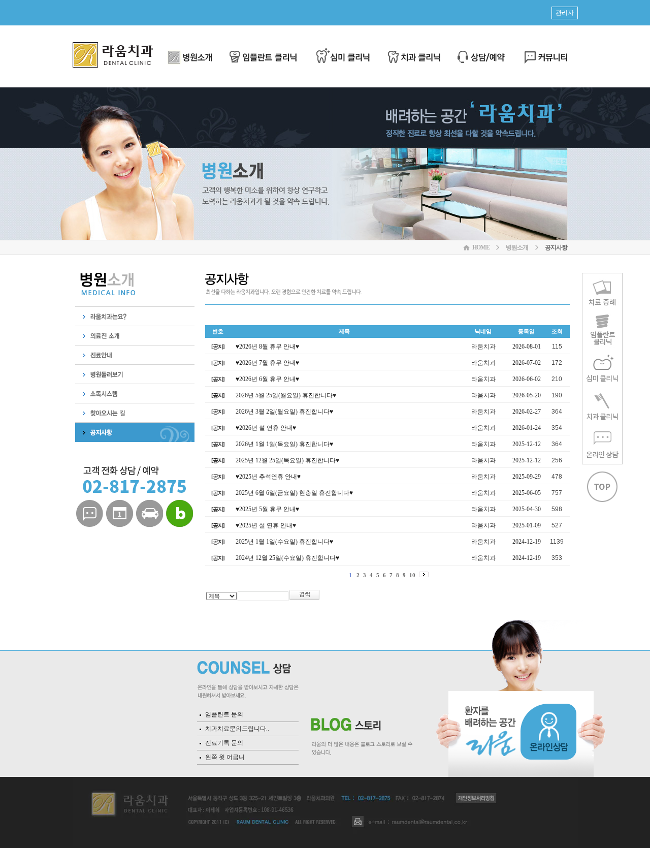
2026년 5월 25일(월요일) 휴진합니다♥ (286, 395)
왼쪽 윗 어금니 (225, 757)
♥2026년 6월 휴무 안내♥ (267, 379)
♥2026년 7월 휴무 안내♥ (267, 362)
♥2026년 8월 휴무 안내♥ (267, 346)
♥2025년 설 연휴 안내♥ (266, 525)
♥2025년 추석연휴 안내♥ (268, 476)
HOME (481, 247)
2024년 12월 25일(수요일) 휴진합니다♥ (287, 557)
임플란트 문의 (224, 714)
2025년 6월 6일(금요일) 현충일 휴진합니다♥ (294, 492)
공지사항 (556, 247)
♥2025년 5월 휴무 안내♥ (267, 509)
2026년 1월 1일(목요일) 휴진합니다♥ (284, 444)
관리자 (565, 12)
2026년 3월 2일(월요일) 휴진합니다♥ (284, 411)
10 (412, 575)
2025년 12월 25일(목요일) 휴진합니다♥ (287, 460)
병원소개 (517, 247)
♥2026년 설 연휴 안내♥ (266, 427)
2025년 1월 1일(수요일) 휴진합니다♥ (284, 541)
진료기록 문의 (224, 742)
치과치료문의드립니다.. (237, 728)
